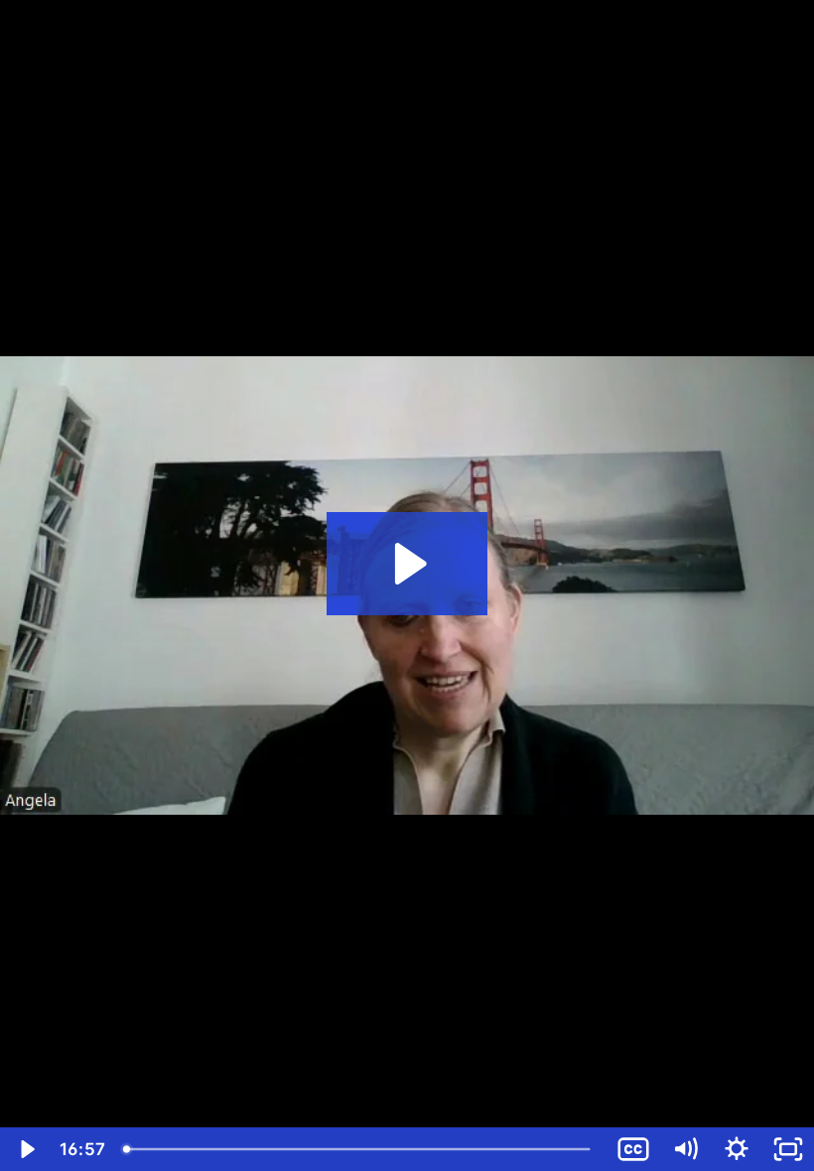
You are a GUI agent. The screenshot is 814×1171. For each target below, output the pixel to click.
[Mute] (685, 1149)
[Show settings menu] (736, 1149)
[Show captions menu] (633, 1149)
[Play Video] (26, 1149)
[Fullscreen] (788, 1149)
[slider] (361, 1149)
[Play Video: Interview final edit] (407, 563)
